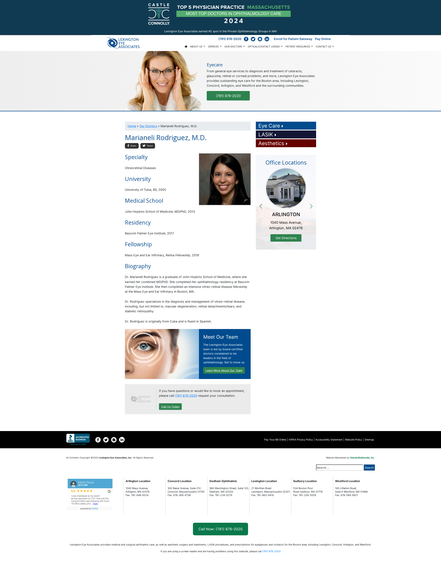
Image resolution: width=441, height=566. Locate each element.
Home (132, 126)
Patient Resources (297, 46)
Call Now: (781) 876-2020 (220, 529)
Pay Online (323, 39)
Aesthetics (271, 143)
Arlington (286, 214)
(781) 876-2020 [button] (228, 96)
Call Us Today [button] (170, 406)
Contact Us (323, 46)
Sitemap (369, 439)
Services (213, 46)
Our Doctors (233, 46)
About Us (196, 46)
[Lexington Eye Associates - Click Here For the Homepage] (126, 43)
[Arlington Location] (286, 188)
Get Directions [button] (286, 238)
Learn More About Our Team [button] (224, 370)
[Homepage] (140, 399)
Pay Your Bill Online (275, 439)
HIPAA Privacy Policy (301, 439)
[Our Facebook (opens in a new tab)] (246, 39)
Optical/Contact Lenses (264, 46)
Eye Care (269, 126)
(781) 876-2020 (229, 39)
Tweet (149, 145)
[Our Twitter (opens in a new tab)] (253, 39)
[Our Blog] (260, 39)
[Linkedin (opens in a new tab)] (122, 440)
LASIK (265, 134)
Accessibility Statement (328, 439)
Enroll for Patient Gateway (293, 39)
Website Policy (353, 439)
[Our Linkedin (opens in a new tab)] (266, 39)
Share (133, 145)
